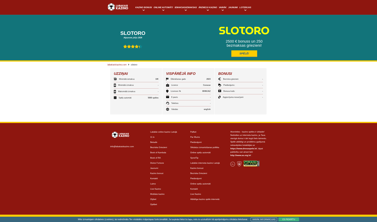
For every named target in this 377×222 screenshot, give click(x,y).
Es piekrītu (288, 219)
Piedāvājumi (196, 142)
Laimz (153, 184)
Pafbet (193, 132)
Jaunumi (233, 7)
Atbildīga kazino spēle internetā (204, 199)
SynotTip (194, 158)
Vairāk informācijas (263, 219)
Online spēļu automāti (200, 152)
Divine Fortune (157, 163)
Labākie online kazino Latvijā (163, 132)
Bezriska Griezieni (158, 147)
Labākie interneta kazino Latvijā (205, 163)
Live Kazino (155, 189)
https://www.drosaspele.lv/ (243, 148)
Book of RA (155, 158)
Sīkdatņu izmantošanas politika (204, 147)
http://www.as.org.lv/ (240, 155)
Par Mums (195, 137)
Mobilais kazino (157, 194)
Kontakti (154, 178)
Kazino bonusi (143, 7)
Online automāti (163, 7)
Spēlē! (244, 53)
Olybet (153, 199)
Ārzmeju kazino (208, 7)
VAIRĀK (222, 7)
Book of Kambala (158, 152)
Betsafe (153, 142)
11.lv (152, 137)
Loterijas (245, 7)
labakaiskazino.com (117, 64)
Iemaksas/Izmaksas (186, 7)
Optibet (153, 204)
